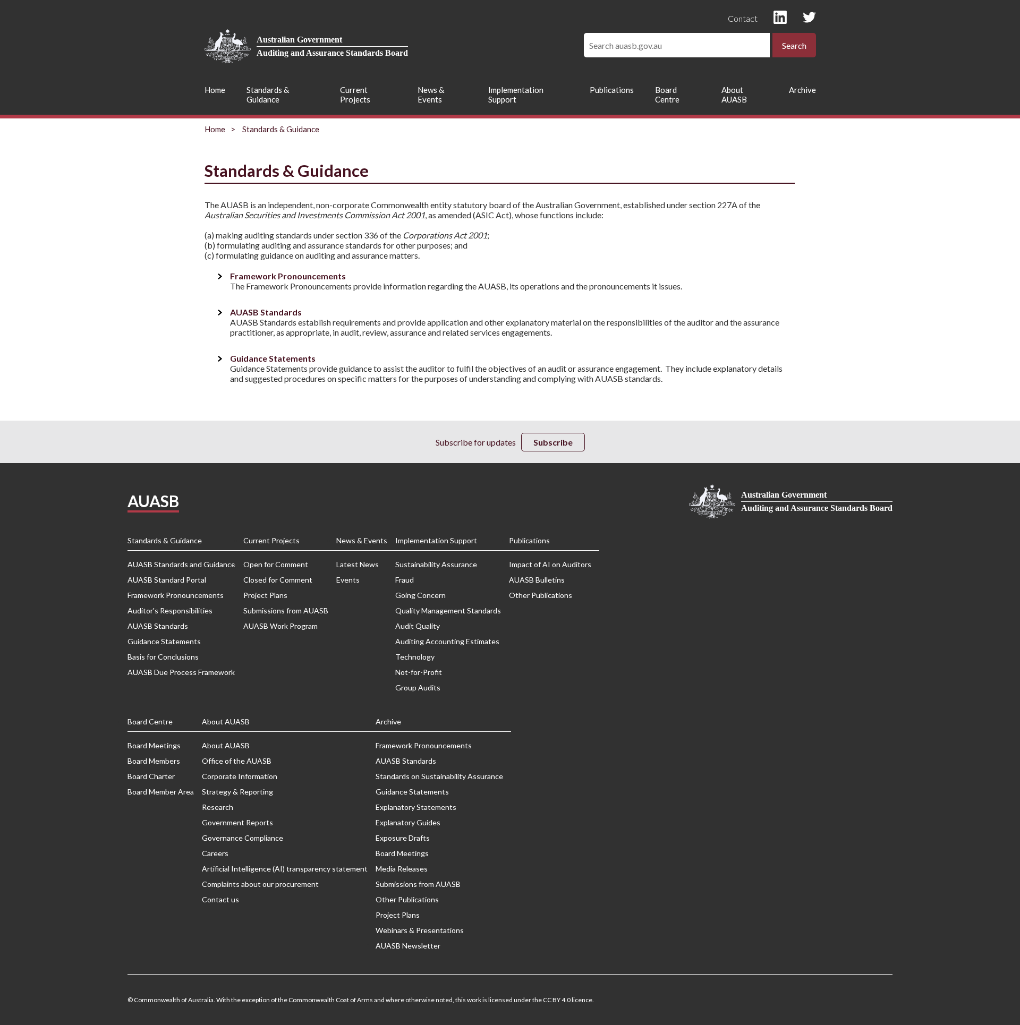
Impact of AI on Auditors (550, 564)
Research (217, 807)
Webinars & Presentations (420, 930)
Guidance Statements (273, 358)
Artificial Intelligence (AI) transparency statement (285, 868)
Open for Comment (275, 564)
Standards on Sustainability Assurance (439, 776)
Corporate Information (239, 776)
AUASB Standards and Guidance (181, 564)
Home (215, 90)
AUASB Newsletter (408, 945)
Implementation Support (515, 94)
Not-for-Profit (418, 672)
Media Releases (402, 868)
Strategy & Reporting (237, 791)
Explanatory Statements (416, 807)
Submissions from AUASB (285, 610)
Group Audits (417, 687)
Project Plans (265, 595)
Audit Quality (417, 625)
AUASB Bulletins (537, 579)
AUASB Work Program (280, 625)
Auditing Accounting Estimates (447, 641)
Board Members (154, 760)
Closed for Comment (277, 579)
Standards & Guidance (267, 94)
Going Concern (420, 595)
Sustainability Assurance (436, 564)
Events (348, 579)
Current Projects (355, 94)
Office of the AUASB (236, 760)
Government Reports (237, 822)
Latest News (357, 564)
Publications (612, 90)
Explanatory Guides (408, 822)
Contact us (220, 899)
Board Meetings (154, 745)
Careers (215, 853)
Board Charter (151, 776)
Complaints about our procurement (260, 884)
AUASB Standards (266, 312)
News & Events (431, 94)
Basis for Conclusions (163, 656)
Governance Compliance (242, 837)
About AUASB (734, 94)
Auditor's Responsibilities (170, 610)
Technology (415, 656)
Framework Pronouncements (288, 276)
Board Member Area (161, 791)
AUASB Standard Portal (167, 579)
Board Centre (667, 94)
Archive (802, 90)
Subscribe (553, 442)
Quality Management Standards (448, 610)
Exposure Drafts (403, 837)
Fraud (404, 579)
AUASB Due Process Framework (181, 672)
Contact (743, 18)
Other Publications (540, 595)
